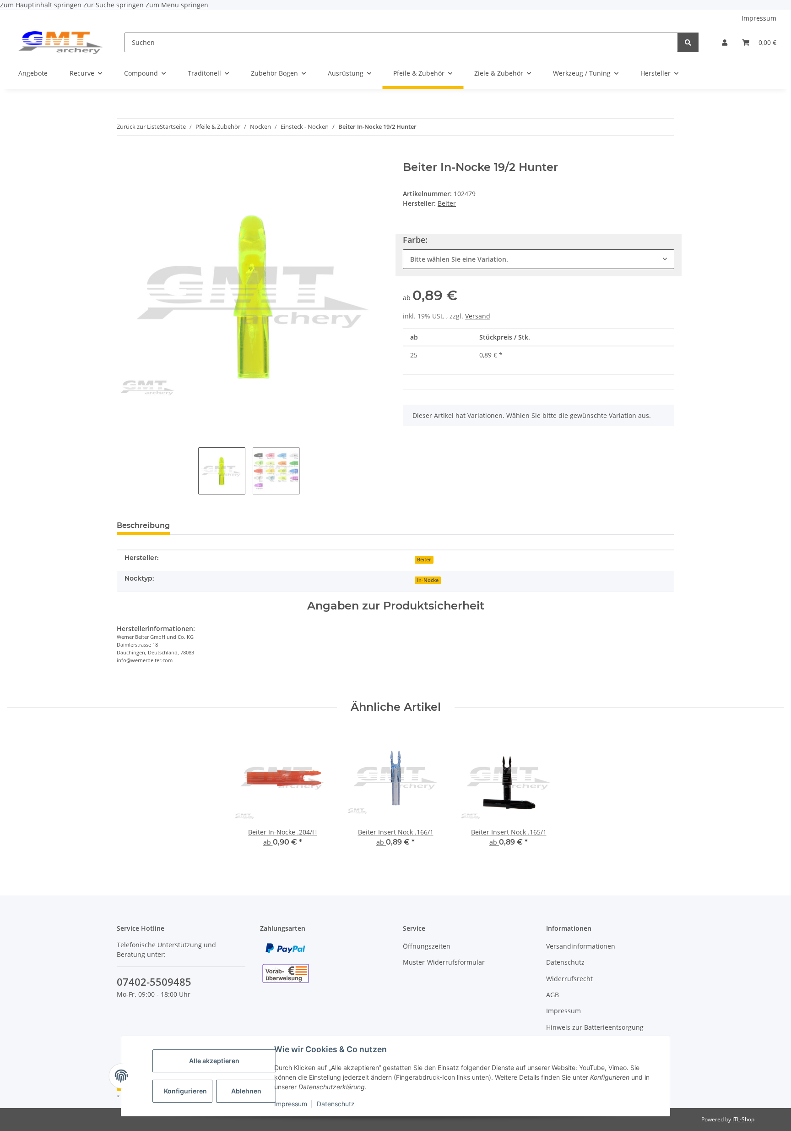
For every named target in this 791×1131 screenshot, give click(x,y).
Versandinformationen (580, 946)
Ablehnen (246, 1091)
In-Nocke (428, 580)
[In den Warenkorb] (124, 156)
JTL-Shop (743, 1119)
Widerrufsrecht (569, 978)
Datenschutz (336, 1104)
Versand (477, 316)
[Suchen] (688, 42)
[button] (725, 42)
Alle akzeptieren (214, 1061)
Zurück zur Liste (138, 126)
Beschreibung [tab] (143, 525)
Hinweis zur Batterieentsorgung (595, 1027)
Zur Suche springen (114, 4)
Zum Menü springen (177, 4)
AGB (552, 994)
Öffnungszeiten (426, 946)
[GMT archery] (60, 42)
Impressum (290, 1104)
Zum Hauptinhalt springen (41, 4)
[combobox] (538, 259)
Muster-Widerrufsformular (444, 962)
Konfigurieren (185, 1091)
